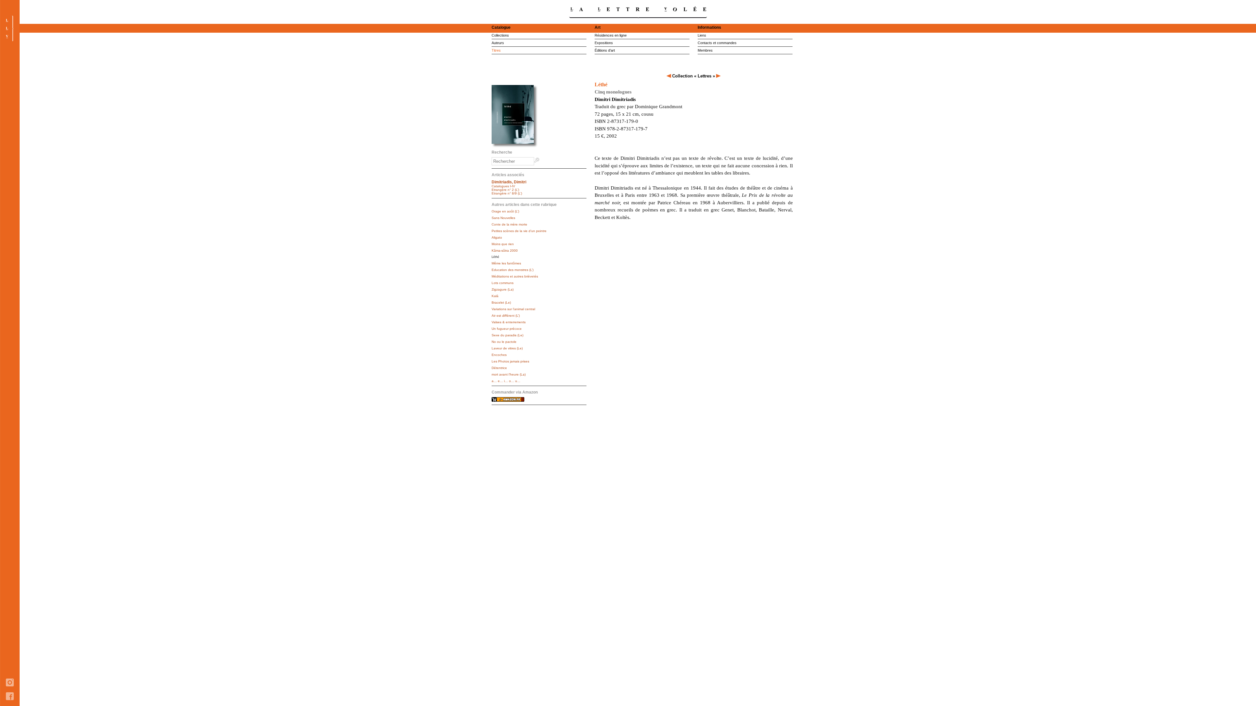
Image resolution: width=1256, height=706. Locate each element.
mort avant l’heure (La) (509, 374)
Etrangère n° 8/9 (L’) (507, 193)
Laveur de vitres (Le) (507, 348)
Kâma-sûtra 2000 (505, 250)
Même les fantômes (506, 263)
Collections (500, 35)
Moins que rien (503, 244)
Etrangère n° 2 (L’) (505, 190)
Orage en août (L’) (505, 211)
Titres (496, 50)
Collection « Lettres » (693, 76)
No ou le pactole (504, 342)
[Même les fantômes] (718, 76)
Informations (709, 27)
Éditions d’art (605, 50)
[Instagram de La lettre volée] (10, 691)
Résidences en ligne (611, 35)
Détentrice (499, 368)
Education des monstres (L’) (512, 270)
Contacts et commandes (717, 43)
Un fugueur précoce (507, 328)
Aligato (497, 237)
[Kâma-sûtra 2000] (669, 76)
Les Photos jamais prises (510, 361)
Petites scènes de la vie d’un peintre (519, 231)
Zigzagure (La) (503, 289)
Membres (705, 50)
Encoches (499, 355)
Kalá (495, 296)
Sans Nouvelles (503, 218)
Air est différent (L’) (506, 315)
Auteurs (498, 43)
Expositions (604, 43)
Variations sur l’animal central (513, 309)
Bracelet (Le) (501, 302)
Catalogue (501, 27)
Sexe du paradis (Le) (507, 335)
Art (598, 27)
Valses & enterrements (509, 322)
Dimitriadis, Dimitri (509, 182)
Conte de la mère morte (509, 224)
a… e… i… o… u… (506, 381)
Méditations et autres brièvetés (515, 276)
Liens (702, 35)
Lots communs (503, 283)
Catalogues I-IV (503, 186)
